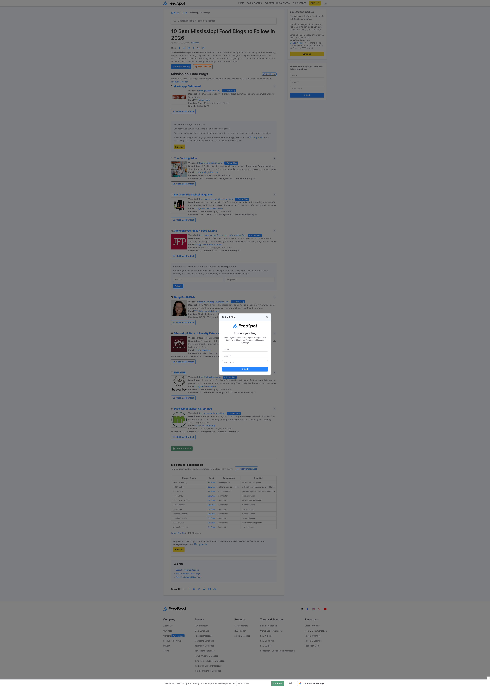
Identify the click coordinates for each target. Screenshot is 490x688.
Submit (245, 369)
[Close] (267, 317)
